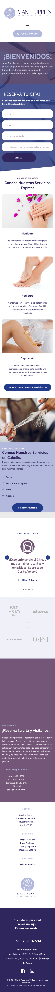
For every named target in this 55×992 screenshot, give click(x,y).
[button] (27, 24)
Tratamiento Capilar (16, 483)
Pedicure (27, 296)
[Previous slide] (7, 557)
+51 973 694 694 (27, 941)
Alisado (10, 496)
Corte (9, 477)
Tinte (8, 489)
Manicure (27, 234)
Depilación (27, 358)
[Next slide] (48, 557)
